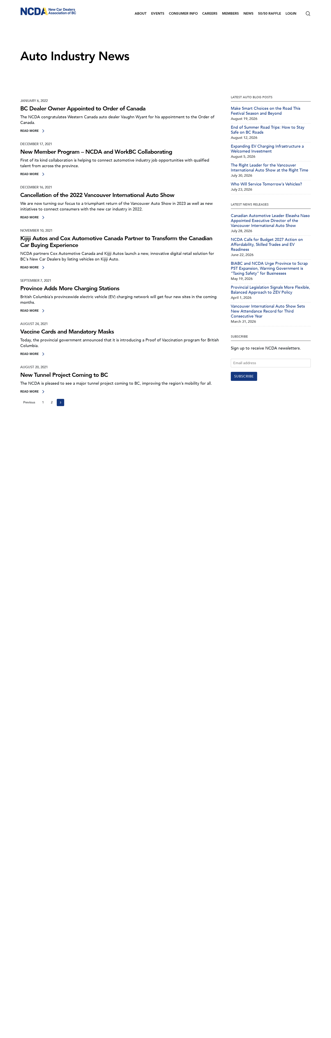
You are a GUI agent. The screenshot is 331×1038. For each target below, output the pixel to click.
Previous (29, 402)
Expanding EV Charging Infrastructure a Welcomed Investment (267, 149)
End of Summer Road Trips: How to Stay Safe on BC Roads (267, 130)
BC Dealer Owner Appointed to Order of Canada (82, 109)
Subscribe (244, 376)
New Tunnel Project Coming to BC (64, 375)
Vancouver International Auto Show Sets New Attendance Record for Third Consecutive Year (268, 311)
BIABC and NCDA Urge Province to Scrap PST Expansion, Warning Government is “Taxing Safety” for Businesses (269, 268)
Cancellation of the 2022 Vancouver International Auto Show (97, 195)
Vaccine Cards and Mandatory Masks (67, 332)
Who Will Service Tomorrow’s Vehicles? (266, 184)
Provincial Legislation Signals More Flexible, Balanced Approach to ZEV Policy (270, 290)
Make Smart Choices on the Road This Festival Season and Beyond (265, 111)
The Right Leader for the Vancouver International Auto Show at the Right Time (269, 168)
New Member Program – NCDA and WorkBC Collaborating (96, 152)
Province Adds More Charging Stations (69, 288)
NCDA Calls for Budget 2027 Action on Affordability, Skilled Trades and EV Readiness (267, 244)
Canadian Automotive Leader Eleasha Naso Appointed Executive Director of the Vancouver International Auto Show (270, 220)
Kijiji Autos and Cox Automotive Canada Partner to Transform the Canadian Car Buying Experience (116, 241)
